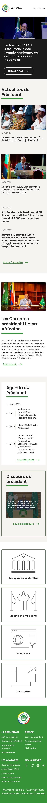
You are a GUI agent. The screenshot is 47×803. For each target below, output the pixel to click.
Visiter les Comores (10, 781)
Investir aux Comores (11, 777)
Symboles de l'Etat (10, 769)
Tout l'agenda (25, 459)
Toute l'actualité (13, 262)
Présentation (7, 773)
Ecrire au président (34, 737)
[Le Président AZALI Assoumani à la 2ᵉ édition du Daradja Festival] (23, 117)
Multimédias (30, 748)
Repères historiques (10, 765)
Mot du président (9, 737)
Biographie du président (7, 747)
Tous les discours (23, 523)
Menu (42, 8)
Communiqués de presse (33, 742)
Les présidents (8, 752)
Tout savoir (10, 364)
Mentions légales (13, 790)
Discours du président (11, 741)
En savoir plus (15, 71)
